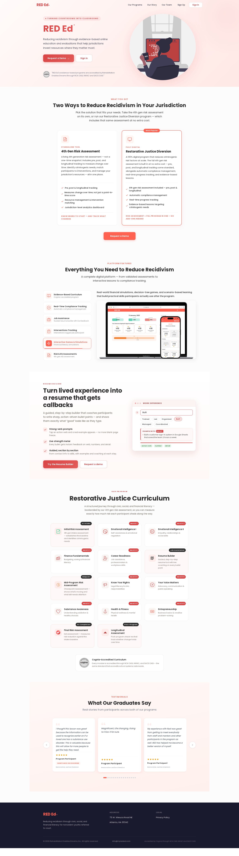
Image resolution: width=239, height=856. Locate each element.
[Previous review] (46, 747)
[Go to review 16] (135, 779)
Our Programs (135, 4)
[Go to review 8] (119, 779)
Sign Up (181, 4)
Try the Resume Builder (60, 466)
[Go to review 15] (133, 779)
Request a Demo (59, 58)
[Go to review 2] (108, 779)
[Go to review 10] (123, 779)
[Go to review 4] (111, 779)
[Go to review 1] (105, 779)
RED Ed (43, 4)
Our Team (167, 4)
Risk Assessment (108, 311)
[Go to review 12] (127, 779)
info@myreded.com (121, 843)
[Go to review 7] (117, 779)
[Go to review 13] (129, 779)
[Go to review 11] (125, 779)
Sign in (84, 58)
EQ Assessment (126, 311)
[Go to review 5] (113, 779)
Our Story (152, 4)
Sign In (195, 4)
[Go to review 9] (121, 779)
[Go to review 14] (131, 779)
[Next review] (192, 747)
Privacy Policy (163, 819)
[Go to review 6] (115, 779)
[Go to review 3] (110, 779)
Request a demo (93, 466)
